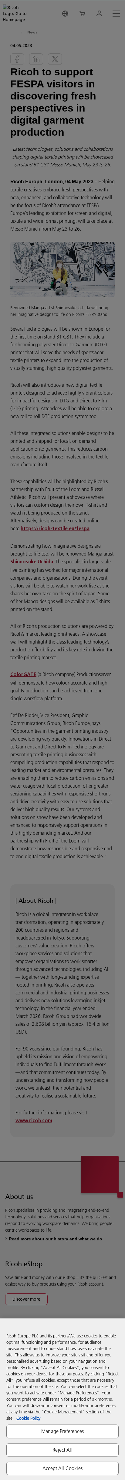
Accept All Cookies (62, 1468)
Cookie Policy (28, 1418)
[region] (62, 1399)
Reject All (62, 1450)
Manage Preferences (62, 1431)
